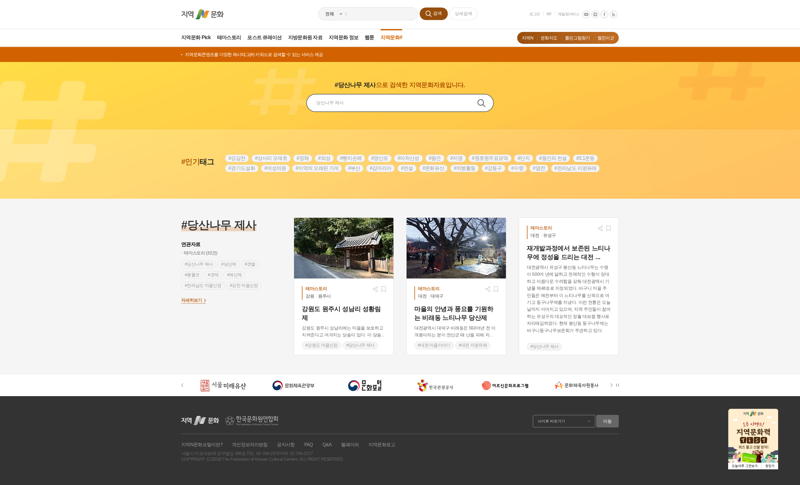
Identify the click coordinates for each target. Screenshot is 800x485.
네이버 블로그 (613, 14)
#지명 (456, 158)
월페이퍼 (350, 444)
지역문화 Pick (196, 37)
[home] (202, 14)
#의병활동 (465, 168)
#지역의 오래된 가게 (317, 168)
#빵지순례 (351, 158)
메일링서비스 (568, 14)
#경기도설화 (241, 168)
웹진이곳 (606, 37)
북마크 (383, 289)
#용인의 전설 (553, 158)
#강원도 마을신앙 (321, 345)
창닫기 (770, 466)
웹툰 (369, 37)
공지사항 (286, 444)
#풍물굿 (192, 274)
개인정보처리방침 (250, 444)
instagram (595, 14)
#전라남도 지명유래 (575, 168)
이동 (607, 421)
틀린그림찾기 (577, 37)
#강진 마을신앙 (244, 285)
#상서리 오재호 (271, 158)
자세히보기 (191, 300)
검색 (485, 102)
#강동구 (493, 168)
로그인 (534, 14)
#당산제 (228, 264)
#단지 (524, 158)
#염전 (539, 168)
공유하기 (375, 289)
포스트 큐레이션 (264, 37)
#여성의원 (275, 168)
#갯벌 (250, 264)
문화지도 (549, 37)
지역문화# (391, 37)
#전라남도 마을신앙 (203, 285)
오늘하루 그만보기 (745, 466)
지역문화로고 (381, 444)
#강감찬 (236, 158)
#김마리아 (381, 168)
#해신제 (234, 274)
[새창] (343, 248)
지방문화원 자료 (305, 37)
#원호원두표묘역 (490, 158)
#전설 (407, 168)
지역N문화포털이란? (201, 444)
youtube (586, 14)
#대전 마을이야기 (434, 345)
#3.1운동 (585, 158)
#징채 (303, 158)
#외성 (324, 158)
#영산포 (379, 158)
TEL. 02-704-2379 (263, 453)
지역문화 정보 (343, 37)
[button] (185, 385)
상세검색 (463, 13)
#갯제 (213, 274)
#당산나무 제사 (199, 264)
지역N (527, 37)
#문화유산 (433, 168)
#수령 (517, 168)
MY (549, 14)
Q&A (327, 444)
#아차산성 (408, 158)
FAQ (308, 444)
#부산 (354, 168)
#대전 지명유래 (473, 345)
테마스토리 (229, 37)
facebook (604, 14)
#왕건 (435, 158)
